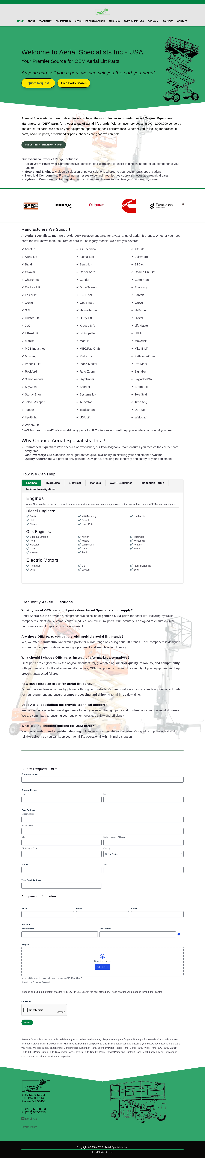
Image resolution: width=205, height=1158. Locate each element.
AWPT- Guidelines (134, 21)
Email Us (31, 1118)
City (23, 837)
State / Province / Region (114, 837)
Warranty (45, 21)
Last (105, 794)
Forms (152, 21)
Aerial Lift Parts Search (90, 21)
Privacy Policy (29, 1127)
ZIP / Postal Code (29, 848)
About (31, 21)
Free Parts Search (74, 83)
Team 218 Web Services (102, 1152)
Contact (182, 21)
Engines (31, 482)
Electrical (75, 482)
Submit (27, 1022)
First (23, 794)
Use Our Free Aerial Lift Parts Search (43, 145)
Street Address (27, 814)
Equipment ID (63, 21)
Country (106, 848)
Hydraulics (53, 482)
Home (20, 21)
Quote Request (38, 83)
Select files (102, 967)
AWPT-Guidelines (121, 482)
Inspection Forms (153, 482)
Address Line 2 (28, 825)
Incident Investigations (41, 489)
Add (179, 934)
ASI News (168, 21)
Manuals (114, 21)
